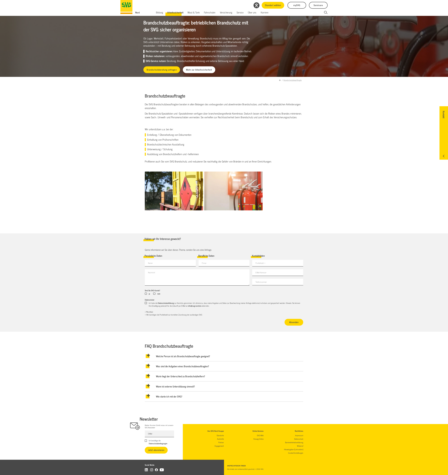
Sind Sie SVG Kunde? (152, 290)
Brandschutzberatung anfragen (162, 69)
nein (158, 293)
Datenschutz (149, 299)
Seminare (318, 5)
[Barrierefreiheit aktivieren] (256, 5)
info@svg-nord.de (194, 305)
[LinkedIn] (146, 469)
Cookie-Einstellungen (295, 453)
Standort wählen (273, 5)
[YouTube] (162, 469)
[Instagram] (151, 469)
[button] (159, 12)
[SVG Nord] (126, 7)
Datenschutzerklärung (166, 302)
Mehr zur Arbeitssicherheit (199, 69)
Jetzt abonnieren (156, 450)
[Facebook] (156, 469)
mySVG (296, 5)
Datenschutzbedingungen (158, 443)
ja (149, 293)
